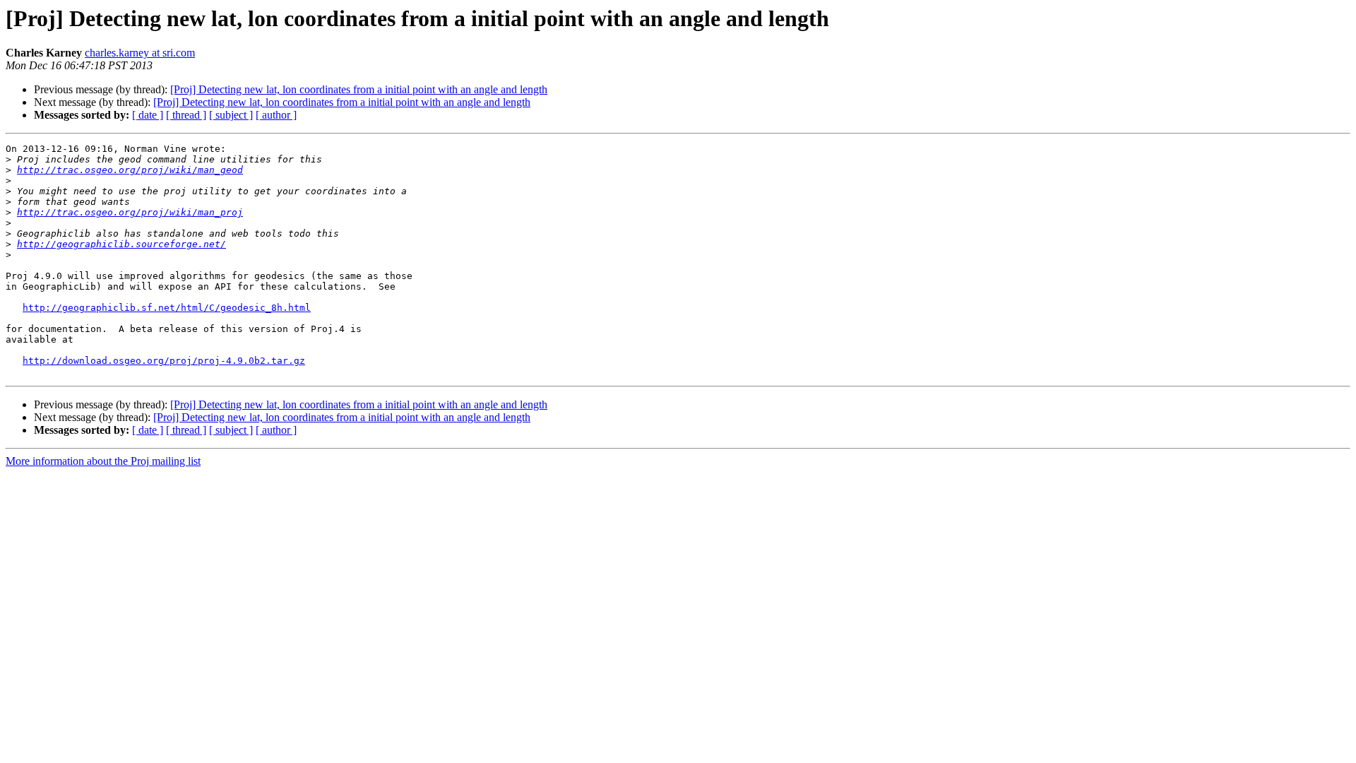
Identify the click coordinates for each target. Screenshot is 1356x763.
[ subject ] (231, 115)
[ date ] (147, 115)
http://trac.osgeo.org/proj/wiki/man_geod (130, 170)
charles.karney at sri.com (140, 53)
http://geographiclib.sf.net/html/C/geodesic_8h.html (167, 307)
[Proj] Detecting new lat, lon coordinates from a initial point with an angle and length (358, 89)
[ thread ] (186, 115)
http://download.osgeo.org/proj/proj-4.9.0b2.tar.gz (164, 360)
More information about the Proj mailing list (103, 461)
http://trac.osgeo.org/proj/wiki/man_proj (130, 212)
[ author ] (276, 115)
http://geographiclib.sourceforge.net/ (121, 244)
